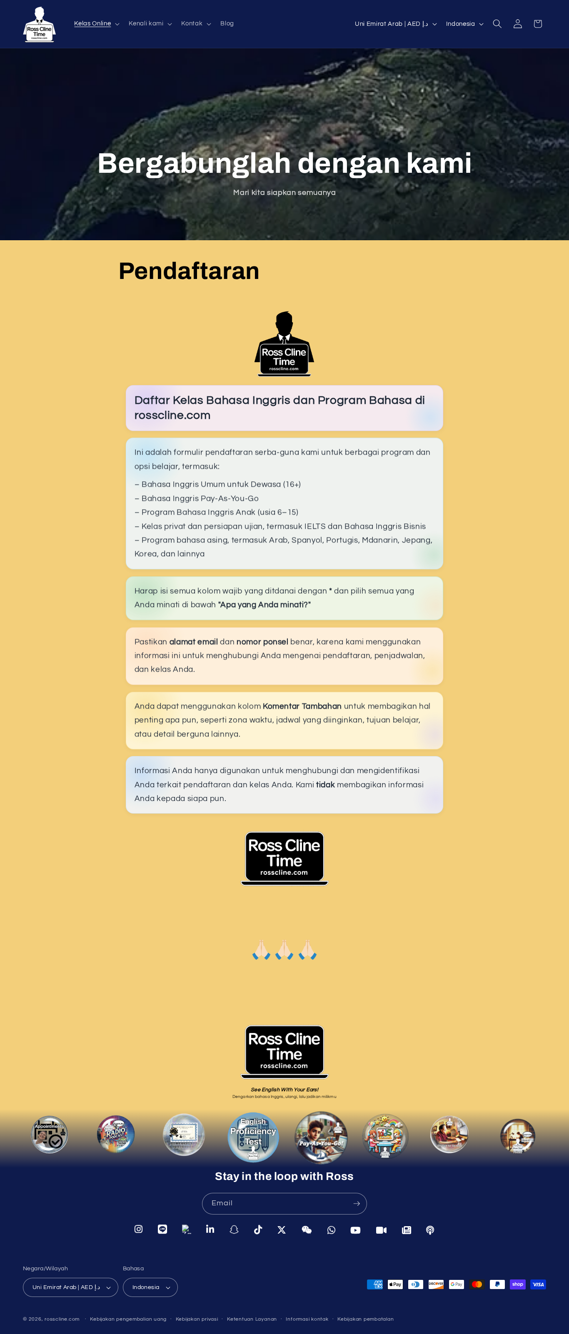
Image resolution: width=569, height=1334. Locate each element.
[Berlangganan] (357, 1204)
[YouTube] (355, 1229)
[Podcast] (116, 1137)
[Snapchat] (234, 1229)
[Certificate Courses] (182, 1136)
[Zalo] (186, 1229)
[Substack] (407, 1229)
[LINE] (162, 1229)
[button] (96, 23)
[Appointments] (51, 1139)
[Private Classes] (516, 1137)
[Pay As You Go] (320, 1140)
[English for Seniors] (451, 1139)
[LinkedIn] (210, 1229)
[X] (282, 1229)
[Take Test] (251, 1138)
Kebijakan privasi (197, 1319)
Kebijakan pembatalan (365, 1319)
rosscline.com (62, 1319)
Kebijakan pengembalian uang (128, 1319)
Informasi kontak (307, 1319)
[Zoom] (381, 1229)
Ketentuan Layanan (252, 1319)
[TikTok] (258, 1229)
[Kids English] (387, 1141)
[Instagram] (139, 1230)
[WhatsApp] (331, 1229)
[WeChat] (307, 1229)
